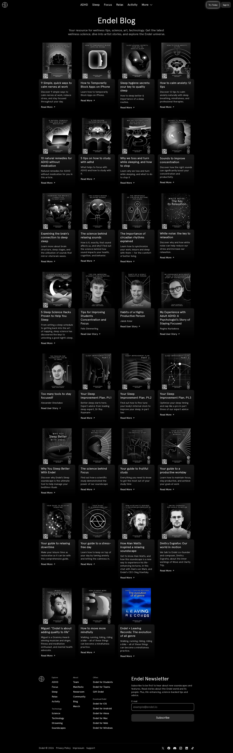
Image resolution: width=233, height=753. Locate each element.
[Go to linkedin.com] (186, 748)
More (145, 4)
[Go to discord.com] (174, 748)
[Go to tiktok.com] (192, 748)
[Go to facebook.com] (168, 748)
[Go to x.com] (163, 748)
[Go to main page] (5, 5)
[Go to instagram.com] (180, 748)
